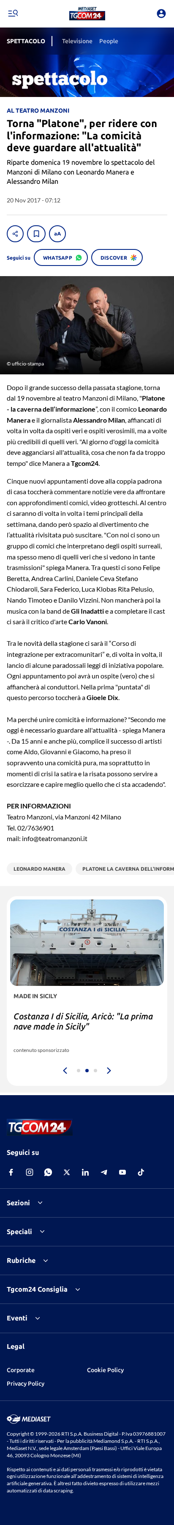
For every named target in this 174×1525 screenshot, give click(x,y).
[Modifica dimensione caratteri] (57, 233)
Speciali (19, 1231)
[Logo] (87, 13)
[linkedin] (85, 1172)
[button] (87, 13)
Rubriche (21, 1260)
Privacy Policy (25, 1383)
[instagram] (29, 1172)
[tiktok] (141, 1172)
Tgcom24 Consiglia (37, 1289)
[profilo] (161, 13)
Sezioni (18, 1203)
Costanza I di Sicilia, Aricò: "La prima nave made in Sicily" (83, 1021)
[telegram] (104, 1172)
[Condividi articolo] (15, 233)
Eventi (17, 1318)
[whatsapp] (48, 1172)
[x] (67, 1172)
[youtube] (122, 1172)
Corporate (21, 1370)
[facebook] (11, 1172)
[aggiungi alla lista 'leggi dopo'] (36, 233)
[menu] (13, 13)
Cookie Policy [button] (105, 1370)
